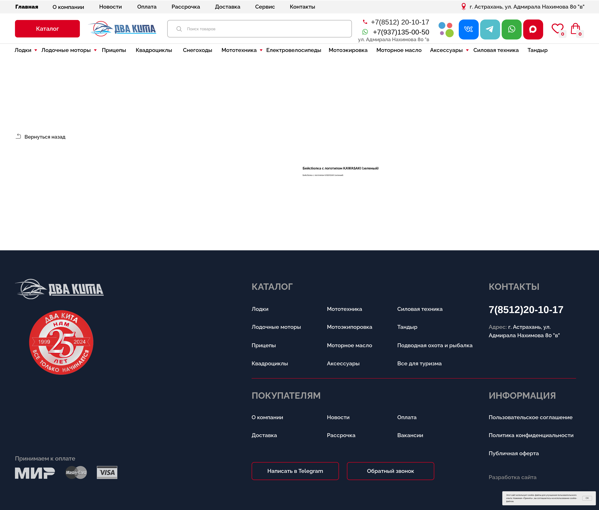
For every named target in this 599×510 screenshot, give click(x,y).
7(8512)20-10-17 (526, 309)
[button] (47, 28)
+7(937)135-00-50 (401, 32)
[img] (446, 29)
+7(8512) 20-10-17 (400, 22)
